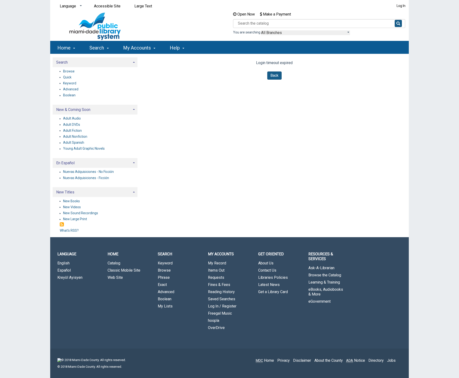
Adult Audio (72, 119)
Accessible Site (107, 6)
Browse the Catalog (324, 275)
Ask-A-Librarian (321, 268)
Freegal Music (220, 313)
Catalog (114, 263)
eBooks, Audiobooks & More (325, 291)
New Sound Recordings (80, 213)
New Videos (72, 207)
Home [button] (64, 48)
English (63, 263)
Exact (162, 284)
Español (64, 270)
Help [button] (175, 48)
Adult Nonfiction (75, 136)
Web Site (115, 277)
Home (265, 360)
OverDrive (216, 327)
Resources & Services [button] (320, 256)
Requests (216, 277)
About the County (328, 360)
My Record (217, 263)
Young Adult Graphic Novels (84, 149)
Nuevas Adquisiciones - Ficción (86, 178)
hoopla (213, 320)
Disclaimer (302, 360)
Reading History (221, 292)
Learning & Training (324, 282)
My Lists (165, 306)
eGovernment (319, 301)
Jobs (391, 360)
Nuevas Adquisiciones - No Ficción (88, 172)
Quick (67, 77)
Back (274, 75)
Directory (376, 360)
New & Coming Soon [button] (73, 109)
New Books (71, 201)
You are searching (247, 32)
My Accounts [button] (137, 48)
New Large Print (75, 219)
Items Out (216, 270)
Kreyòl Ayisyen (69, 277)
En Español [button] (65, 163)
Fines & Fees (219, 284)
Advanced (70, 89)
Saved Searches (221, 299)
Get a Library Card (273, 292)
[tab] (95, 61)
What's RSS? (69, 230)
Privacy (283, 360)
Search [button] (97, 48)
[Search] (398, 23)
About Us (265, 263)
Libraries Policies (273, 277)
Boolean (69, 95)
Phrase (164, 277)
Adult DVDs (71, 124)
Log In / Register (222, 306)
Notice (355, 360)
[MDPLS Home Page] (95, 26)
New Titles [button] (65, 192)
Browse (69, 71)
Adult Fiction (72, 130)
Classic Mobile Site (124, 270)
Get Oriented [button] (271, 254)
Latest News (269, 284)
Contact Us (267, 270)
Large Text (143, 6)
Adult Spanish (73, 143)
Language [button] (66, 254)
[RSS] (62, 224)
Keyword (69, 83)
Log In (401, 6)
